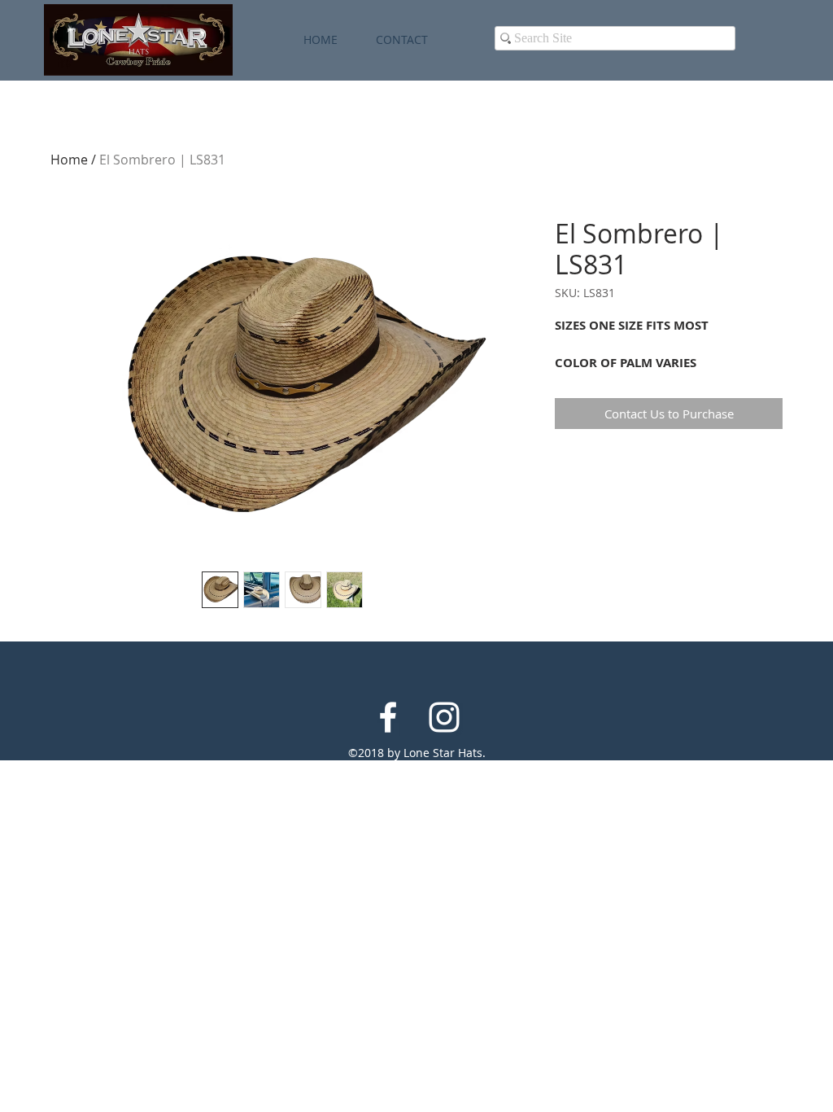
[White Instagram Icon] (444, 717)
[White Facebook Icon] (388, 717)
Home (69, 160)
